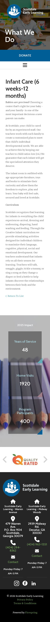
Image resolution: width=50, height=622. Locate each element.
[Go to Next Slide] (45, 459)
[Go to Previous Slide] (5, 459)
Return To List (16, 296)
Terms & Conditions (25, 603)
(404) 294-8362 (13, 549)
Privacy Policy (25, 599)
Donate (25, 55)
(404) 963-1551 (37, 544)
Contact (13, 562)
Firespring (31, 612)
